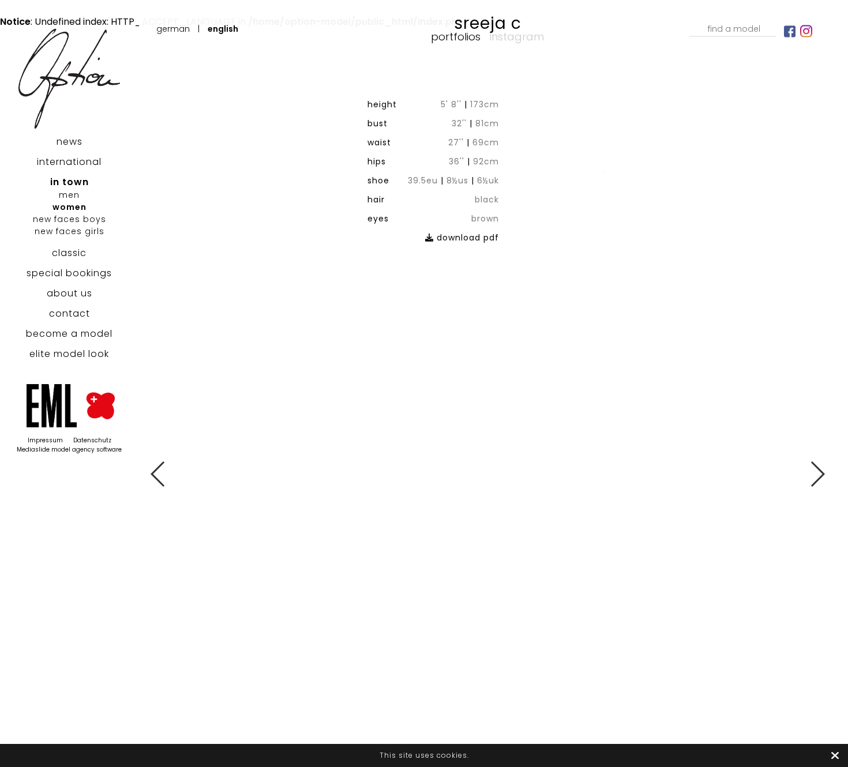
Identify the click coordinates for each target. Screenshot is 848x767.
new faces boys (69, 219)
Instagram (517, 36)
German (173, 29)
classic (69, 253)
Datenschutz (92, 440)
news (69, 141)
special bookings (69, 273)
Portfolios (456, 36)
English (223, 29)
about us (69, 293)
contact (69, 313)
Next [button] (817, 474)
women (69, 207)
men (69, 195)
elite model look (69, 353)
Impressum (45, 440)
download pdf (466, 237)
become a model (69, 333)
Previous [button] (158, 474)
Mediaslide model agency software (69, 449)
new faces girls (69, 231)
